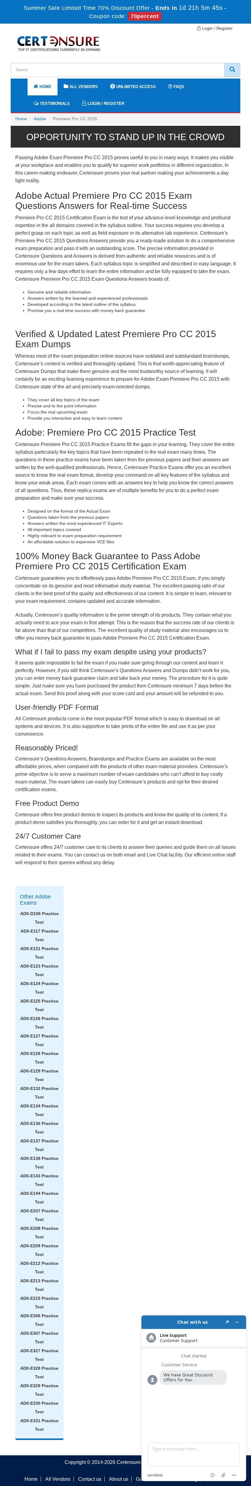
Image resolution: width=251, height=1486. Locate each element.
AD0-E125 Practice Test (39, 1005)
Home (44, 86)
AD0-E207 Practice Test (39, 1215)
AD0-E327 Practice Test (39, 1355)
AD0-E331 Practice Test (39, 1425)
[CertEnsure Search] (232, 70)
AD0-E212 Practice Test (39, 1267)
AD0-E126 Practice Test (39, 1023)
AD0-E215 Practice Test (39, 1302)
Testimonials (54, 103)
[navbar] (23, 84)
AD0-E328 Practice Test (39, 1372)
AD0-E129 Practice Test (39, 1075)
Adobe (40, 118)
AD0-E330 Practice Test (39, 1407)
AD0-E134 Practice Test (39, 1110)
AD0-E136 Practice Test (39, 1127)
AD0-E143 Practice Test (39, 1180)
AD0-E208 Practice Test (39, 1232)
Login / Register (217, 28)
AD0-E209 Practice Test (39, 1250)
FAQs (178, 86)
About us (118, 1479)
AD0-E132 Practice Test (39, 1092)
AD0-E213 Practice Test (39, 1285)
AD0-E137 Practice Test (39, 1145)
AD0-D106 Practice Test (39, 918)
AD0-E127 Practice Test (39, 1040)
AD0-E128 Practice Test (39, 1057)
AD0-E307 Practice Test (39, 1337)
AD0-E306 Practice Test (39, 1320)
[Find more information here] (194, 1398)
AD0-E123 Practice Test (39, 970)
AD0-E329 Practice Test (39, 1390)
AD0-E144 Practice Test (39, 1197)
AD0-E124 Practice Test (39, 988)
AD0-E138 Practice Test (39, 1162)
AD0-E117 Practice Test (39, 935)
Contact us (89, 1479)
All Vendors (83, 86)
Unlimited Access (135, 86)
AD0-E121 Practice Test (39, 953)
